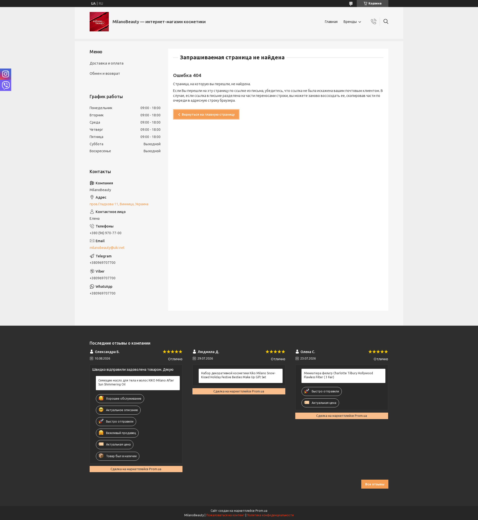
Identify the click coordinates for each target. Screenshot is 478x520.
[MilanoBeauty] (99, 21)
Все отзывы (374, 484)
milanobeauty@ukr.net (107, 248)
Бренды (350, 22)
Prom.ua (261, 510)
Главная (331, 22)
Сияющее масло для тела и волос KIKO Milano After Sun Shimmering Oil (136, 382)
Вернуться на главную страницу (208, 114)
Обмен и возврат (105, 73)
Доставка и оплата (106, 63)
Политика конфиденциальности (270, 515)
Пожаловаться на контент (225, 515)
